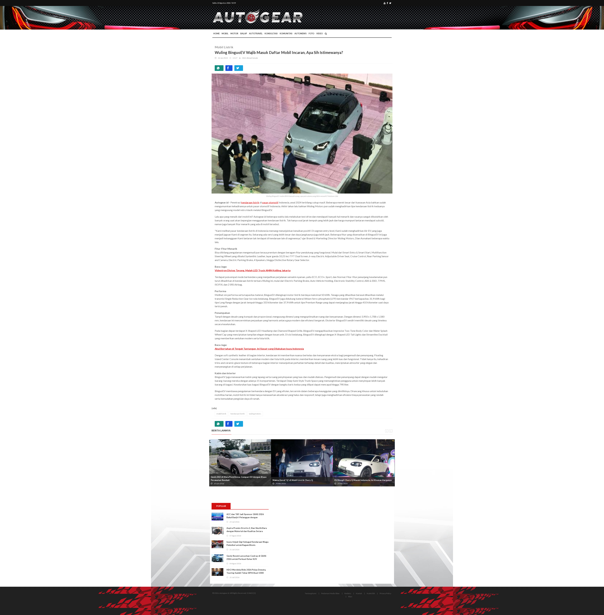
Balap (243, 33)
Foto (311, 33)
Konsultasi (271, 33)
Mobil (225, 33)
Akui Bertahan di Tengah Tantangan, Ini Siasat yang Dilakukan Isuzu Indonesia (259, 348)
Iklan (350, 596)
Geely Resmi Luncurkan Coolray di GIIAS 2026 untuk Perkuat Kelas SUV (246, 557)
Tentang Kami (310, 593)
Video (319, 33)
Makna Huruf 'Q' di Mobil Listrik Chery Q (293, 480)
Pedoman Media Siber (330, 593)
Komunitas (286, 33)
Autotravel (256, 33)
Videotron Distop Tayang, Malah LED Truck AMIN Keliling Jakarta (253, 270)
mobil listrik (221, 414)
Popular (221, 506)
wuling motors (255, 414)
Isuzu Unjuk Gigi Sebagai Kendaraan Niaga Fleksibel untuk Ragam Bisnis (247, 543)
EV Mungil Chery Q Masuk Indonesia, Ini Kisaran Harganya (362, 480)
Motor (234, 33)
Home (216, 33)
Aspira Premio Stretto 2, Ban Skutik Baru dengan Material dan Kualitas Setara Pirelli (246, 531)
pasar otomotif (270, 202)
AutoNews (300, 33)
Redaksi (347, 593)
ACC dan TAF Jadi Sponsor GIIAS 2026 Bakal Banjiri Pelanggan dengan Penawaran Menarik (245, 517)
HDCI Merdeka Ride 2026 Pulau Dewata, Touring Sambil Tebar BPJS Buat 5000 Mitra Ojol (246, 572)
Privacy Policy (385, 593)
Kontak (359, 593)
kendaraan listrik (250, 202)
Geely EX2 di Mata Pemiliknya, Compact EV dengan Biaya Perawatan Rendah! (238, 478)
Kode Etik (371, 593)
